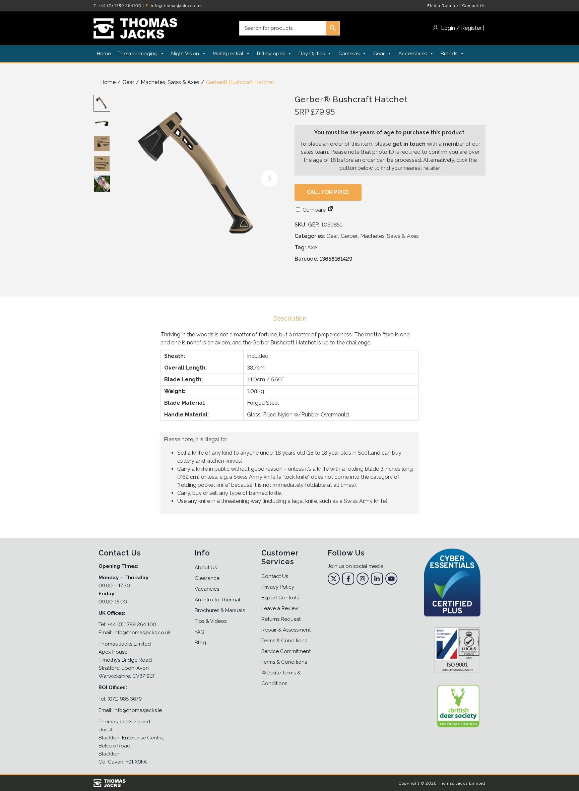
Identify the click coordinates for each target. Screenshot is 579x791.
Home (104, 54)
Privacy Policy (277, 587)
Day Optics (312, 54)
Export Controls (280, 598)
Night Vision (185, 54)
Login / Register (461, 28)
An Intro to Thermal (217, 600)
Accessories (412, 54)
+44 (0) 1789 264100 (120, 5)
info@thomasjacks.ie (138, 710)
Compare (313, 210)
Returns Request (281, 619)
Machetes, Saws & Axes (170, 82)
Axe (312, 247)
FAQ (199, 632)
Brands (449, 54)
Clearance (207, 578)
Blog (200, 643)
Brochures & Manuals (220, 610)
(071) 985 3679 (125, 699)
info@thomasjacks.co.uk (176, 5)
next (269, 178)
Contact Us (474, 5)
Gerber (349, 236)
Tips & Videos (211, 621)
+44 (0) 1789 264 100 (132, 624)
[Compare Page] (330, 210)
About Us (206, 568)
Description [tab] (289, 318)
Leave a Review (280, 608)
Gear (379, 54)
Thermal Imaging (137, 54)
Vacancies (207, 589)
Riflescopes (271, 54)
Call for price (328, 192)
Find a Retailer (442, 5)
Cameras (349, 54)
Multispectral (228, 54)
